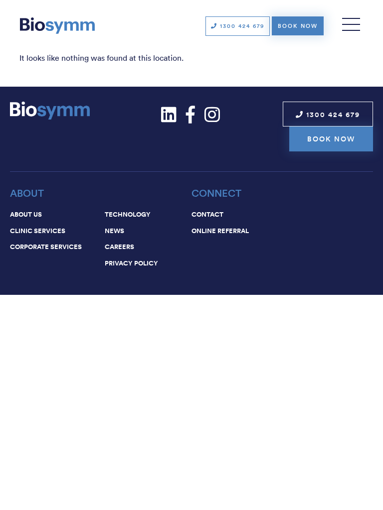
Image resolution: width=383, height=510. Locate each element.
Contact (207, 214)
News (114, 231)
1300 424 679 (240, 25)
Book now (298, 25)
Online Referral (220, 231)
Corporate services (46, 247)
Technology (128, 214)
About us (26, 214)
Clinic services (37, 231)
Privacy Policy (131, 263)
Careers (119, 247)
